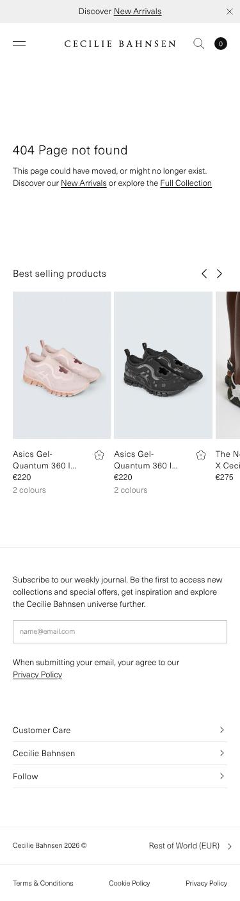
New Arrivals (138, 11)
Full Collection (186, 183)
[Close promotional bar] (230, 11)
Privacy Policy (37, 674)
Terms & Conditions (43, 883)
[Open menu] (19, 43)
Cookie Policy (129, 883)
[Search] (199, 43)
